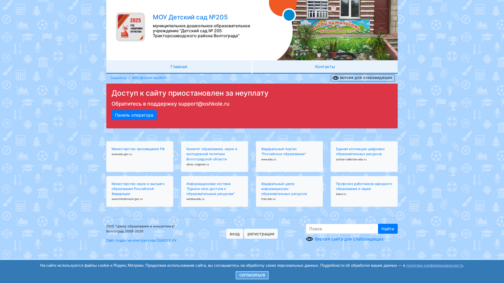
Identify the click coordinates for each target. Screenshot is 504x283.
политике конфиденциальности (434, 265)
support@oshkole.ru (203, 104)
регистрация (261, 233)
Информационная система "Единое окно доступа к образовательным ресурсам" (210, 189)
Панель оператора (134, 115)
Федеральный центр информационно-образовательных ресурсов (284, 189)
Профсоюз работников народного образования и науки (364, 186)
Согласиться (252, 275)
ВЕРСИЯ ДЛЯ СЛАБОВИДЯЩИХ (366, 78)
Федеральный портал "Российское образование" (283, 151)
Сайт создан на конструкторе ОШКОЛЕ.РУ (141, 240)
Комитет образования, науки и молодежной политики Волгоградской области (211, 154)
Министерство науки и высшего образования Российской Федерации (138, 189)
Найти (387, 228)
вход (235, 233)
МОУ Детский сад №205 (149, 78)
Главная (179, 66)
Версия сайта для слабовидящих (349, 239)
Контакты (325, 66)
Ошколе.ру (119, 78)
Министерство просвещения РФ (138, 149)
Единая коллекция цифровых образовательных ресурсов (360, 151)
